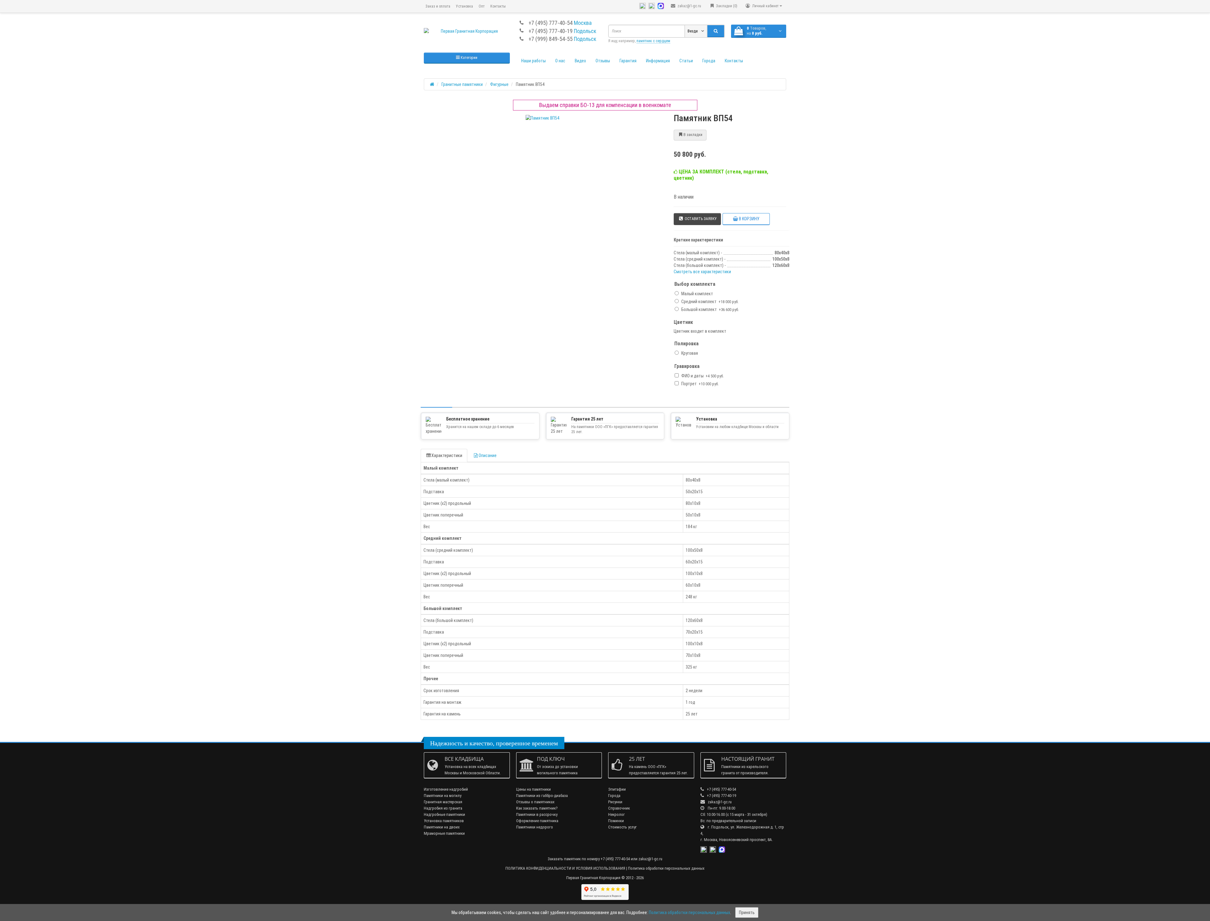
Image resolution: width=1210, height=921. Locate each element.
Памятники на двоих (442, 827)
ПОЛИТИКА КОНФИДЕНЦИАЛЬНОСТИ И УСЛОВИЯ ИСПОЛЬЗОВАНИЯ (565, 868)
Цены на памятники (533, 789)
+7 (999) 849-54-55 (550, 39)
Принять (747, 912)
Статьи (686, 60)
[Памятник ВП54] (542, 118)
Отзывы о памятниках (535, 802)
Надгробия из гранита (443, 808)
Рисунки (615, 802)
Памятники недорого (534, 827)
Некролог (616, 814)
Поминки (616, 820)
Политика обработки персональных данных (666, 868)
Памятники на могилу (442, 795)
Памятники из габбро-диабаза (542, 795)
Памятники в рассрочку (536, 814)
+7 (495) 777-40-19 (550, 31)
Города (708, 60)
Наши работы (533, 60)
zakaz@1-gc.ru (689, 6)
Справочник (619, 808)
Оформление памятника (537, 820)
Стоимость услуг (622, 827)
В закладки (692, 135)
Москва (583, 23)
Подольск (585, 31)
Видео (580, 60)
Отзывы (603, 60)
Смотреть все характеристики (702, 271)
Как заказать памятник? (537, 808)
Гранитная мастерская (443, 802)
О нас (560, 60)
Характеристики (446, 455)
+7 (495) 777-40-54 (550, 23)
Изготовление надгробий (446, 789)
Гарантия (628, 60)
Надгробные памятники (444, 814)
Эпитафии (617, 789)
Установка (464, 6)
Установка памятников (444, 820)
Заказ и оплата (437, 6)
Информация (658, 60)
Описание (488, 455)
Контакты (498, 6)
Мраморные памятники (444, 833)
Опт (482, 6)
